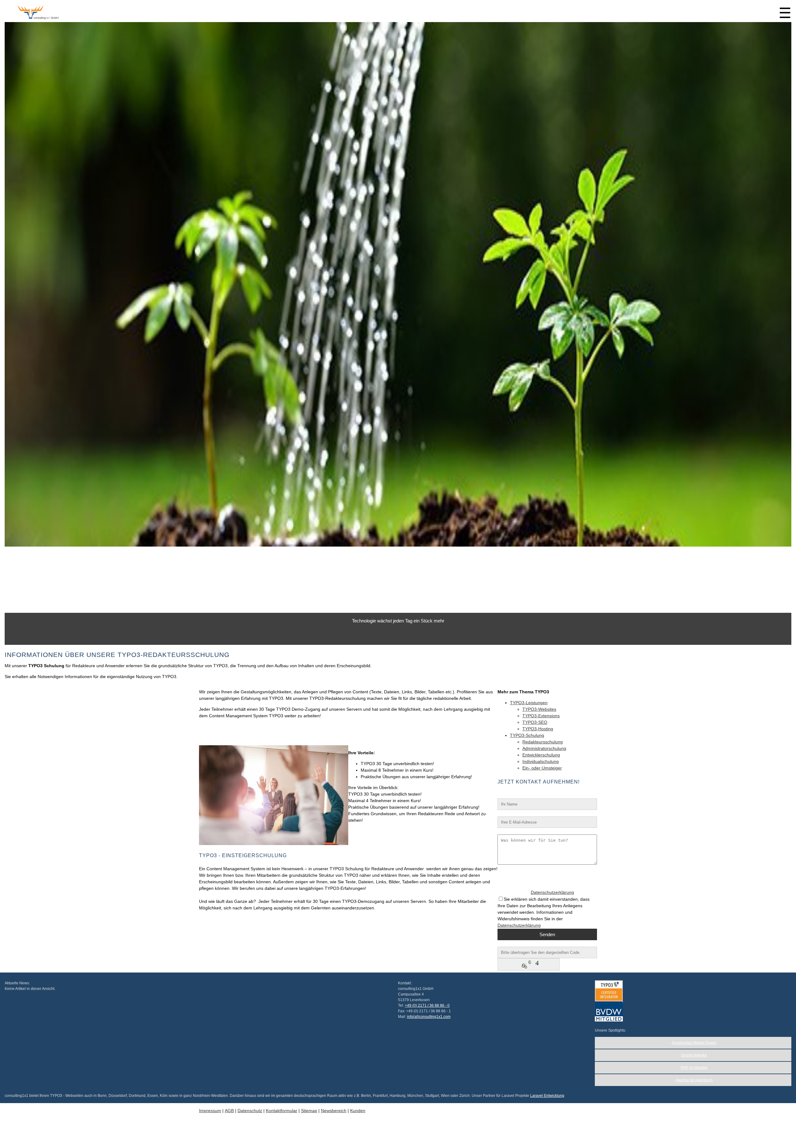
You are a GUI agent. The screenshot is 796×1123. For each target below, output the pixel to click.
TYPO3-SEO (534, 722)
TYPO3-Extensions (541, 715)
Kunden (357, 1110)
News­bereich (333, 1110)
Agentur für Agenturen (694, 1080)
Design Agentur (694, 1055)
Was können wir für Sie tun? (525, 831)
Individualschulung (540, 761)
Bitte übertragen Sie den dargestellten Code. (541, 943)
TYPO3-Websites (539, 709)
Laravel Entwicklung (547, 1095)
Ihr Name (506, 795)
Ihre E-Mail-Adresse (517, 813)
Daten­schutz (250, 1110)
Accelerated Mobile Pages (694, 1043)
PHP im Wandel (694, 1067)
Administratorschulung (544, 748)
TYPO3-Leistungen (529, 702)
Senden (547, 934)
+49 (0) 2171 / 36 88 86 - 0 (427, 1005)
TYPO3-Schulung (527, 735)
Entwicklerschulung (541, 754)
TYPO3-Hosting (537, 728)
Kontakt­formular (281, 1110)
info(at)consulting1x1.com (429, 1016)
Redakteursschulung (542, 741)
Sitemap (309, 1110)
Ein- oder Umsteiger (542, 767)
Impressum (210, 1110)
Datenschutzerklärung (552, 892)
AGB (229, 1110)
